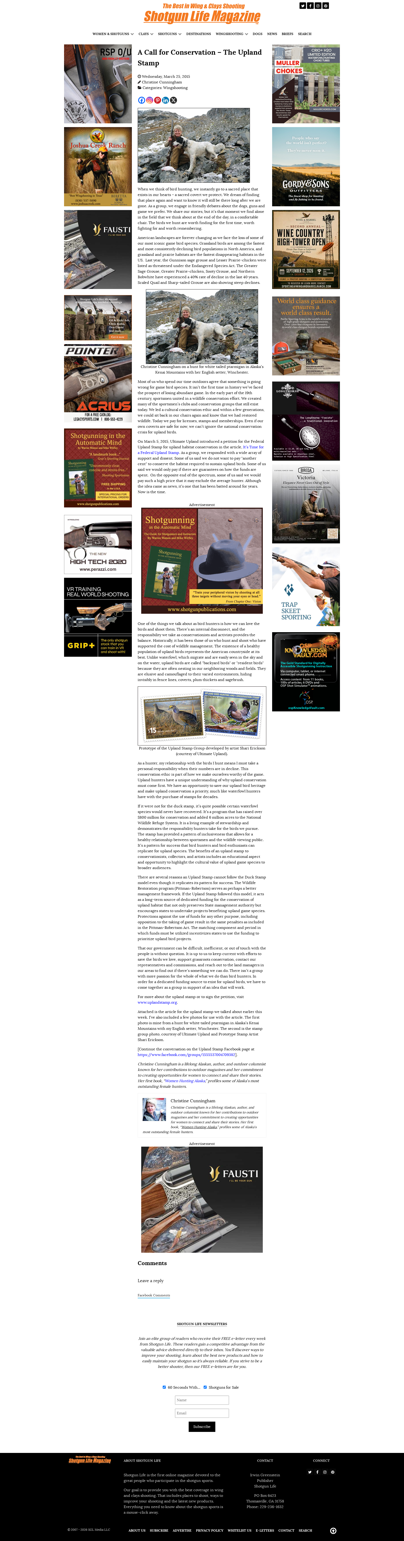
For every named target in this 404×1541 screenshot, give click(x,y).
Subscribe (202, 1426)
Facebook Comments (154, 1295)
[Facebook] (141, 100)
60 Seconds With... (183, 1387)
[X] (173, 100)
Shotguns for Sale (223, 1387)
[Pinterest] (157, 100)
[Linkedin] (165, 100)
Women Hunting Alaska (199, 1127)
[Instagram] (149, 100)
